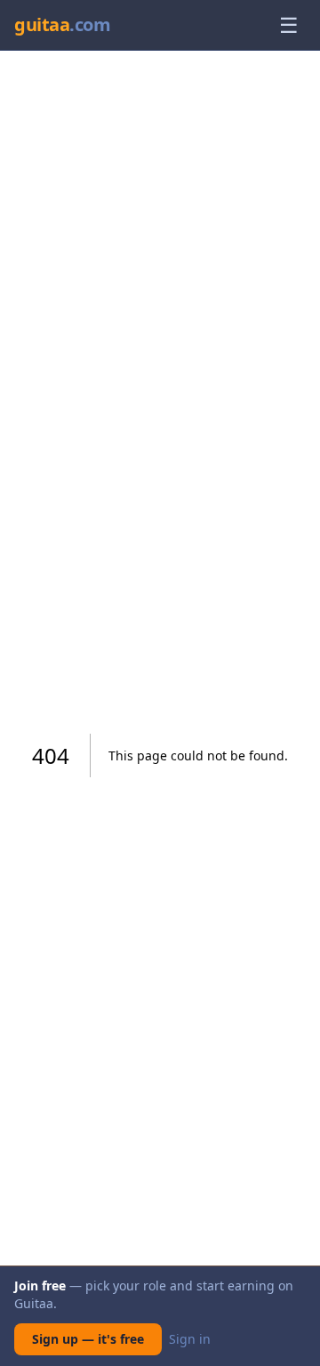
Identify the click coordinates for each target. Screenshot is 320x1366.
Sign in (190, 1338)
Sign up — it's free (88, 1338)
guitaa (62, 24)
